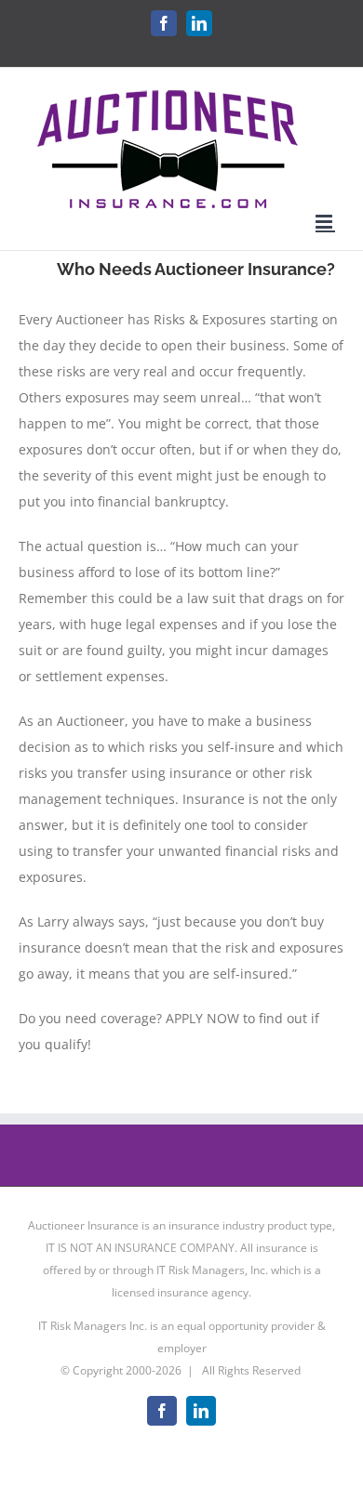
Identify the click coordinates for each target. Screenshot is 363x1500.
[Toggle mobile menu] (325, 221)
